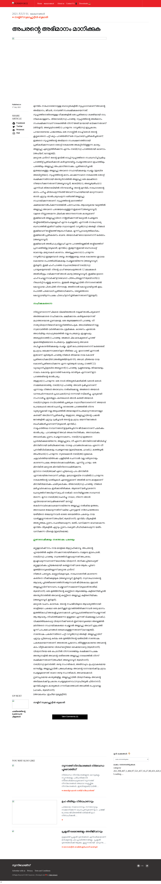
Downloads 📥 (85, 3)
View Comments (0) (70, 717)
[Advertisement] (59, 736)
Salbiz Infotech (53, 875)
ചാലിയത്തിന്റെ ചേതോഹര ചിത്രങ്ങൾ (18, 714)
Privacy (30, 871)
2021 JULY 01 (20, 13)
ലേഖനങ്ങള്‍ (49, 3)
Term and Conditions (42, 871)
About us (60, 3)
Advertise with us (18, 871)
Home (39, 3)
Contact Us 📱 (71, 3)
